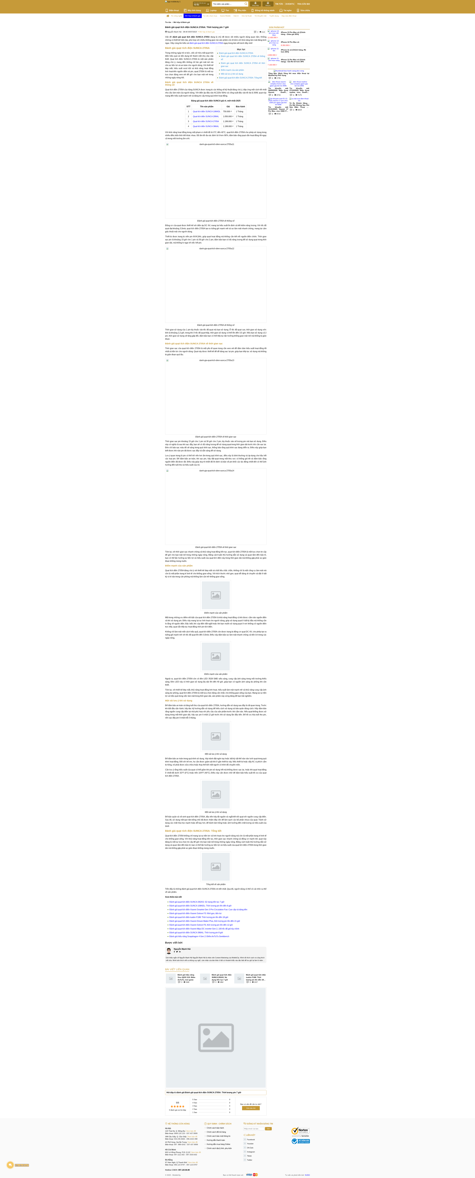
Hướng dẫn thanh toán (216, 1140)
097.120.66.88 (184, 1170)
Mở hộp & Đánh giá (192, 16)
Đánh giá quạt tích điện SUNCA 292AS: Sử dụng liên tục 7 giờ (196, 902)
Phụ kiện (242, 10)
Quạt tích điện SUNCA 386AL (206, 126)
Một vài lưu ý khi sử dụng (232, 74)
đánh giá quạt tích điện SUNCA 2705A (206, 43)
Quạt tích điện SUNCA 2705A (206, 121)
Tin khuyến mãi (260, 16)
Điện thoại (174, 10)
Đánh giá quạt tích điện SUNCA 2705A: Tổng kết (240, 78)
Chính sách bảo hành (215, 1128)
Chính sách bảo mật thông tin (218, 1136)
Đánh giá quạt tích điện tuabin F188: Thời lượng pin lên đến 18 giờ (198, 917)
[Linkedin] (180, 952)
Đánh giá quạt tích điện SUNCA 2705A (236, 53)
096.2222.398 (192, 1139)
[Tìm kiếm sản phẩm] (246, 3)
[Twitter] (177, 952)
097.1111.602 (179, 1155)
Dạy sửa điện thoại (289, 16)
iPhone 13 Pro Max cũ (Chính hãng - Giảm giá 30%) (293, 33)
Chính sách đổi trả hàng (216, 1132)
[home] (167, 15)
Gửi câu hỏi (250, 1108)
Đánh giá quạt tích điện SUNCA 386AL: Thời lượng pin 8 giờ (196, 933)
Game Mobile (225, 16)
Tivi (227, 10)
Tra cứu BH (303, 4)
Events (290, 4)
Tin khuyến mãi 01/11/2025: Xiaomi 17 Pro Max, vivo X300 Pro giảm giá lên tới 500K (278, 110)
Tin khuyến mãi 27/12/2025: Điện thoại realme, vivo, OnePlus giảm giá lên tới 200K (299, 91)
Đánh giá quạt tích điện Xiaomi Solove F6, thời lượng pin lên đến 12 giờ (201, 925)
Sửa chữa (305, 10)
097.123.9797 (192, 1165)
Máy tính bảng (194, 10)
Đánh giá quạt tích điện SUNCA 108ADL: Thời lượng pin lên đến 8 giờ (200, 906)
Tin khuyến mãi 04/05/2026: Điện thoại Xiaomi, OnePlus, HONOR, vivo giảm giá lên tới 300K (278, 92)
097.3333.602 (191, 1155)
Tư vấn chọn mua (210, 16)
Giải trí (236, 16)
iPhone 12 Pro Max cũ (290, 42)
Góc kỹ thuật (247, 16)
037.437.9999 (192, 1133)
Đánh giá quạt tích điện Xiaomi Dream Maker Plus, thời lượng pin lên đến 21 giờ (204, 921)
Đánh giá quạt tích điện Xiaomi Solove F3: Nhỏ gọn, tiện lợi (195, 913)
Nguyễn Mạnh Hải (174, 32)
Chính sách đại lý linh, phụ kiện (219, 1148)
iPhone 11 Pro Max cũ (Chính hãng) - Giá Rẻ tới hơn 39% (293, 61)
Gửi (268, 1129)
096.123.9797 (179, 1165)
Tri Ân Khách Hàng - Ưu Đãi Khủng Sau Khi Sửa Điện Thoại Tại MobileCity (299, 106)
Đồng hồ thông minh (264, 10)
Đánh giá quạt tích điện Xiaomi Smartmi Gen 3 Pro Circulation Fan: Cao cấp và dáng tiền (208, 910)
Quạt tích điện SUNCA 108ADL (206, 111)
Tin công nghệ (176, 16)
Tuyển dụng (274, 16)
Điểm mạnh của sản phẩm (232, 70)
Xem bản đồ (191, 1131)
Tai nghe (288, 10)
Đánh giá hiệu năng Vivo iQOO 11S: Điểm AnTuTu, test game (186, 977)
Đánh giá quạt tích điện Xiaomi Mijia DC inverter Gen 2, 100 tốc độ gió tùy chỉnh (204, 929)
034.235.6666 (179, 1139)
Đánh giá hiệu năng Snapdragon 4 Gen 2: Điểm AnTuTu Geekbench (199, 936)
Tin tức (279, 4)
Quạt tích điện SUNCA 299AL (206, 116)
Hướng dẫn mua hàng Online (218, 1144)
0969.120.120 (179, 1133)
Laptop (213, 10)
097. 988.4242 (179, 1144)
